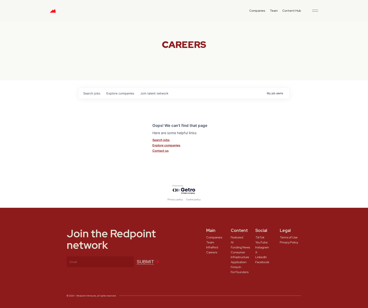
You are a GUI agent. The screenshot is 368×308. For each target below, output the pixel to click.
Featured (237, 237)
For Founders (239, 272)
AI (232, 242)
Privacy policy (175, 199)
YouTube (261, 242)
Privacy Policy (289, 242)
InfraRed (212, 247)
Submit (145, 261)
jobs (91, 93)
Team (274, 11)
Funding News (240, 247)
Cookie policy (193, 199)
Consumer (238, 252)
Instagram (262, 247)
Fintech (236, 267)
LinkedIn (261, 257)
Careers (211, 252)
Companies (257, 11)
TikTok (259, 237)
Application (238, 262)
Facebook (262, 262)
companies (120, 93)
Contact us (160, 151)
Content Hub (291, 11)
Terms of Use (289, 237)
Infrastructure (240, 257)
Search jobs (161, 140)
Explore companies (166, 145)
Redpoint (53, 12)
